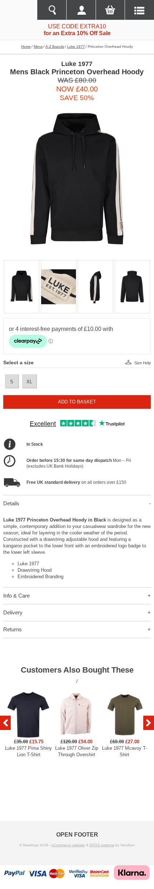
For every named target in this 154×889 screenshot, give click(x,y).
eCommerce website (68, 845)
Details (11, 503)
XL (29, 381)
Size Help (142, 363)
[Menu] (139, 10)
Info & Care (16, 596)
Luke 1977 (76, 46)
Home (26, 46)
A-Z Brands (54, 46)
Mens (38, 46)
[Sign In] (81, 10)
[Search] (51, 10)
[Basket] (110, 10)
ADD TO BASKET (77, 401)
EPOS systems (102, 845)
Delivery (13, 612)
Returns (12, 629)
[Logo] (18, 10)
